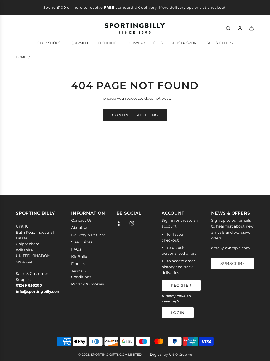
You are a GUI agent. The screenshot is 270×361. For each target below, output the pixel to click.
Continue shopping (135, 115)
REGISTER (181, 285)
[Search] (228, 28)
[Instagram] (132, 223)
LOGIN (177, 312)
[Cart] (251, 28)
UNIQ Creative (180, 355)
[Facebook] (119, 223)
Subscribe (232, 263)
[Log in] (240, 28)
